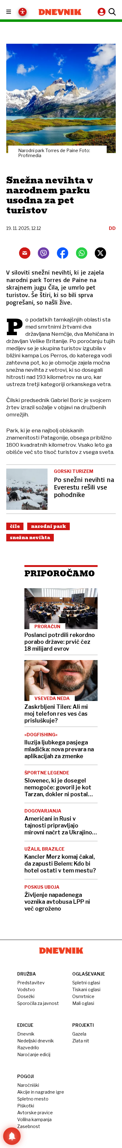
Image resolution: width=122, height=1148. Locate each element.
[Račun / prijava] (102, 12)
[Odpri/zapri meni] (14, 12)
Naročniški (28, 1085)
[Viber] (43, 253)
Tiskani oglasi (86, 989)
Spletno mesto (32, 1098)
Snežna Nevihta (30, 537)
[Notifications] (12, 1136)
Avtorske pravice (35, 1112)
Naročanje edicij (33, 1054)
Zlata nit (80, 1040)
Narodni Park (48, 526)
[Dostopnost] (22, 12)
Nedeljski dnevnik (35, 1040)
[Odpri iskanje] (111, 12)
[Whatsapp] (81, 253)
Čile (15, 526)
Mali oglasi (83, 1003)
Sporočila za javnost (38, 1003)
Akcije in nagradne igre (40, 1092)
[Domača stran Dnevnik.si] (60, 12)
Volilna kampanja (34, 1119)
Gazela (79, 1033)
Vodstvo (26, 989)
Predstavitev (31, 982)
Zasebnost (28, 1126)
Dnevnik (25, 1033)
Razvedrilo (28, 1047)
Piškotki (25, 1105)
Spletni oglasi (86, 982)
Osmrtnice (83, 996)
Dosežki (25, 996)
